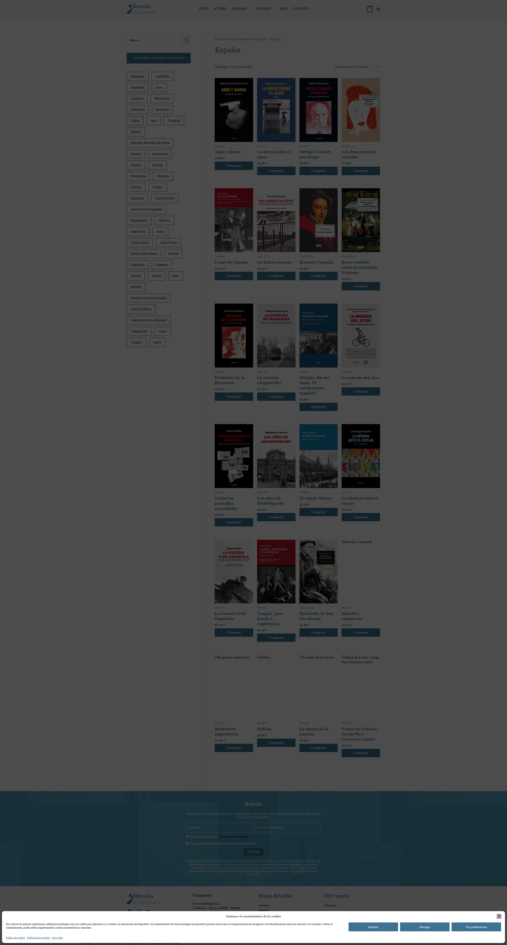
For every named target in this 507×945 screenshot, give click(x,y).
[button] (499, 916)
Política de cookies (15, 937)
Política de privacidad (38, 937)
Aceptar (373, 927)
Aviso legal (57, 937)
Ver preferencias (476, 927)
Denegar (424, 927)
